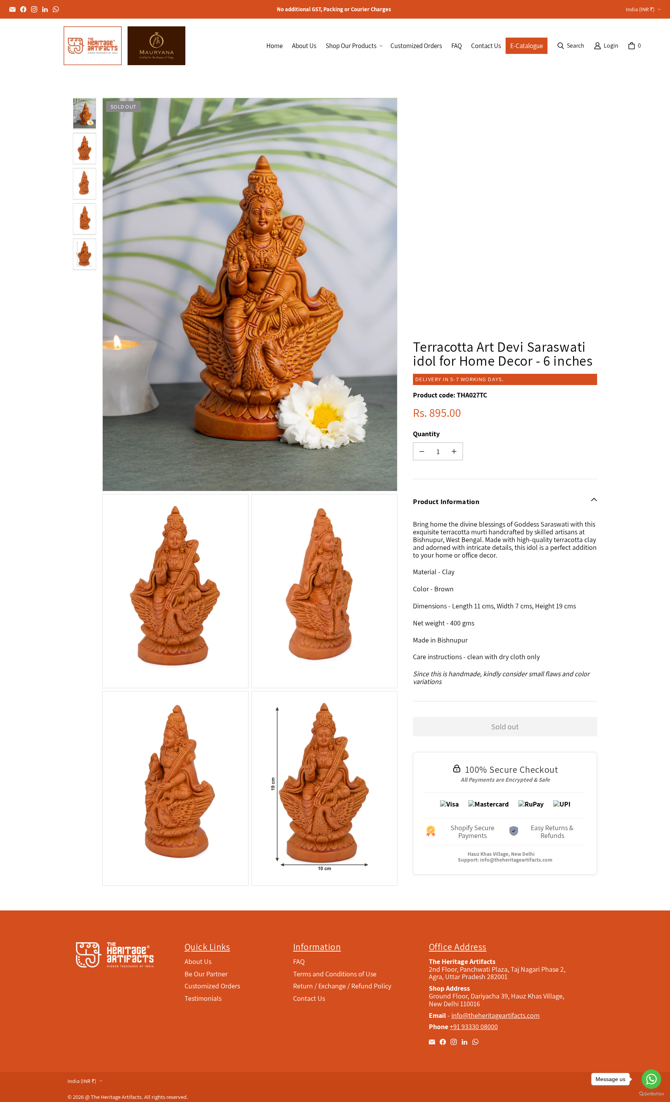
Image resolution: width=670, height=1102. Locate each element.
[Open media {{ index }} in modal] (250, 294)
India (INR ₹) (640, 9)
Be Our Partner (206, 973)
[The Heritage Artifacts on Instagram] (34, 9)
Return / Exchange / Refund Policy (342, 985)
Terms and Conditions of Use (334, 973)
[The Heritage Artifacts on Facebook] (23, 9)
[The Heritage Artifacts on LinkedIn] (45, 9)
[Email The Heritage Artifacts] (12, 9)
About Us (198, 961)
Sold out (505, 726)
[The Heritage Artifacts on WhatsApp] (55, 9)
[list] (251, 492)
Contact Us (309, 998)
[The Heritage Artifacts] (93, 45)
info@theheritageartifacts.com (516, 859)
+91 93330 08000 (474, 1026)
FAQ (299, 961)
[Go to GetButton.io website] (651, 1094)
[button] (353, 46)
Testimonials (203, 998)
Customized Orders (212, 985)
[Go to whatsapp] (651, 1079)
